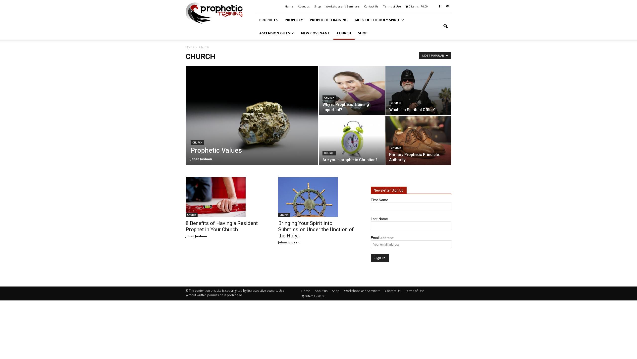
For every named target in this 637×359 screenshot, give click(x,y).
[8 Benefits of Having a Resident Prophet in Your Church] (226, 197)
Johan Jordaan (201, 159)
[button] (445, 26)
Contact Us (371, 6)
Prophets (268, 19)
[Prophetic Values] (252, 115)
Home (289, 6)
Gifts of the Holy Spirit (377, 19)
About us (304, 6)
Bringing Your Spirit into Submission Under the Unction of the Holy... (316, 229)
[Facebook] (439, 6)
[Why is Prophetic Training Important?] (352, 90)
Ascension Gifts (274, 33)
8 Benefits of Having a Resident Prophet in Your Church (222, 226)
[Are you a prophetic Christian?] (352, 140)
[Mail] (447, 6)
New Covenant (315, 33)
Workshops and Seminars (342, 6)
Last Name (379, 219)
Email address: (382, 238)
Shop (317, 6)
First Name (379, 200)
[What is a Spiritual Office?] (418, 90)
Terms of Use (392, 6)
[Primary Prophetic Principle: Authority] (418, 140)
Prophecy (294, 19)
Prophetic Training (329, 19)
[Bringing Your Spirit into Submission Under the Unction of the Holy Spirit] (318, 197)
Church (344, 33)
